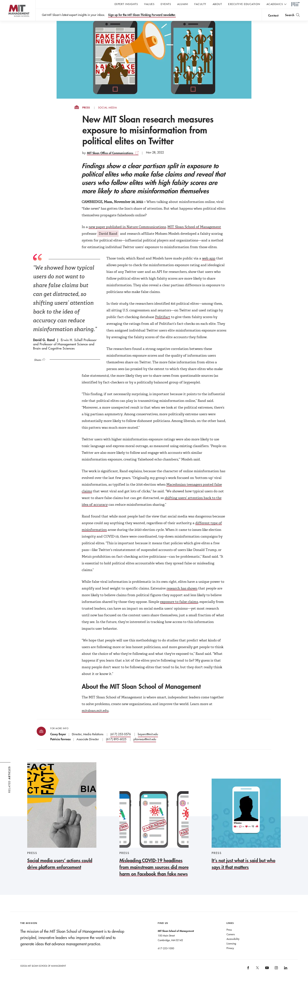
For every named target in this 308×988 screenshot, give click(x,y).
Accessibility (232, 938)
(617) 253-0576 (120, 734)
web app (208, 258)
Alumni (182, 4)
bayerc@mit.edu (148, 734)
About (217, 4)
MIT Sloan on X (257, 969)
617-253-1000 (166, 948)
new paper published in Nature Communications (127, 227)
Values (149, 4)
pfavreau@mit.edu (144, 739)
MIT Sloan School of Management (194, 227)
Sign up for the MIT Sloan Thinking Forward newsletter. (142, 15)
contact (273, 15)
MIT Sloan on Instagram (276, 969)
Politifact (162, 317)
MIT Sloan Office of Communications (110, 153)
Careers (230, 934)
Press (86, 107)
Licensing (231, 943)
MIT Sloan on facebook (248, 969)
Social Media (107, 107)
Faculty (200, 4)
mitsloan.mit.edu (95, 711)
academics (275, 4)
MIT (295, 4)
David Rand (108, 234)
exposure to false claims (179, 602)
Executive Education (244, 4)
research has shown (182, 588)
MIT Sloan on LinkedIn (285, 969)
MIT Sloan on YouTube (266, 970)
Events (166, 4)
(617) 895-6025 (116, 739)
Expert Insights (126, 4)
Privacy (230, 948)
